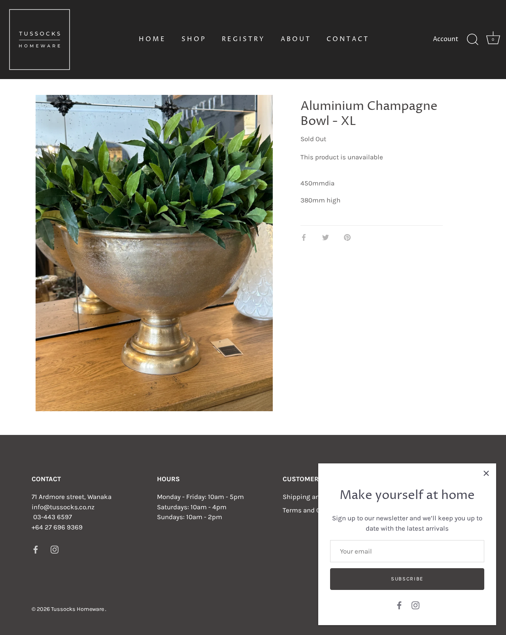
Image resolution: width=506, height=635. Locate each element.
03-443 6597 (52, 517)
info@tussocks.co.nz (63, 507)
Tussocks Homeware (78, 609)
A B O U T (295, 39)
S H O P (193, 39)
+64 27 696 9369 (57, 527)
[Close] (486, 473)
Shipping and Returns (316, 497)
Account (445, 39)
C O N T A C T (347, 39)
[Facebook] (399, 605)
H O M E (151, 39)
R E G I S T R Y (243, 39)
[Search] (472, 39)
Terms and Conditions (316, 510)
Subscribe (407, 579)
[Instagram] (415, 605)
